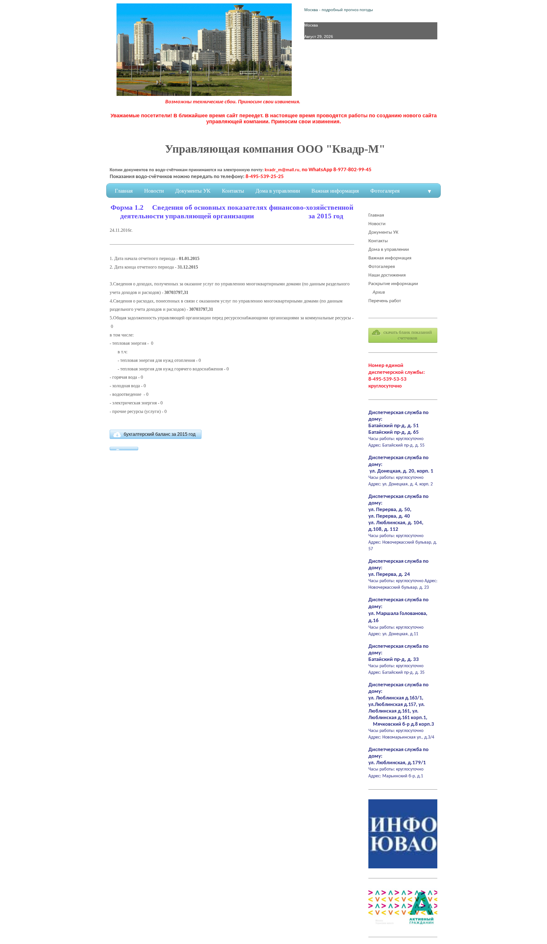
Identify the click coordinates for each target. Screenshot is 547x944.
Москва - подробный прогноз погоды (338, 9)
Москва (311, 25)
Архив (379, 292)
